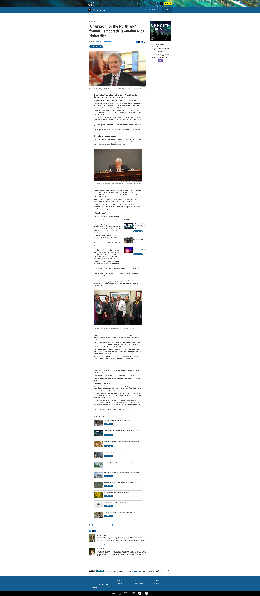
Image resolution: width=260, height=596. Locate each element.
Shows (102, 14)
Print (144, 42)
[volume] (94, 9)
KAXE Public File (156, 580)
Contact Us (119, 583)
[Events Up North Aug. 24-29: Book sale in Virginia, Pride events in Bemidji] (98, 465)
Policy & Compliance (139, 583)
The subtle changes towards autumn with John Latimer (116, 492)
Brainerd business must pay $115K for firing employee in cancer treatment (121, 472)
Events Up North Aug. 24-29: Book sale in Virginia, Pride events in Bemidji (121, 462)
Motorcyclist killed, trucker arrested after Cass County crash (139, 249)
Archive (136, 580)
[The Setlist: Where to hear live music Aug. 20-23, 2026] (98, 505)
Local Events (126, 14)
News (89, 14)
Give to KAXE (110, 14)
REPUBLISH (100, 570)
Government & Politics (119, 525)
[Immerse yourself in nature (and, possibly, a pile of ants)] (98, 423)
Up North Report (160, 44)
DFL (109, 525)
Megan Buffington (107, 41)
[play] (90, 10)
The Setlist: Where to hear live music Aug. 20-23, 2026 (116, 502)
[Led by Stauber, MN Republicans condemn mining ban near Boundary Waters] (98, 455)
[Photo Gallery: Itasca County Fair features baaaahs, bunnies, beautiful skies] (128, 240)
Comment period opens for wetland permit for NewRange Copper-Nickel (121, 482)
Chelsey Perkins (98, 41)
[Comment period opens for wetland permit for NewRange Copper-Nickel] (98, 485)
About (118, 14)
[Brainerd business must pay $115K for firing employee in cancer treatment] (98, 475)
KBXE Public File (156, 583)
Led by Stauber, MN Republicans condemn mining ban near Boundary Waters (122, 452)
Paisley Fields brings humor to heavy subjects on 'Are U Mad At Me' (120, 512)
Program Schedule (138, 14)
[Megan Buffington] (92, 552)
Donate (168, 3)
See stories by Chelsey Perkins (105, 544)
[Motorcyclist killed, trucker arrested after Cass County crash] (128, 250)
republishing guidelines (136, 571)
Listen (160, 60)
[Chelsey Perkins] (92, 538)
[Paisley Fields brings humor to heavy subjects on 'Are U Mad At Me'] (98, 515)
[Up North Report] (160, 31)
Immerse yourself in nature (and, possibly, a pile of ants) (117, 420)
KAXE (104, 525)
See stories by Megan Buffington (106, 558)
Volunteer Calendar (150, 14)
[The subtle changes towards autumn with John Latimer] (98, 495)
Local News (92, 21)
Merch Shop (161, 14)
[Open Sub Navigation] (91, 14)
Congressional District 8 (132, 525)
